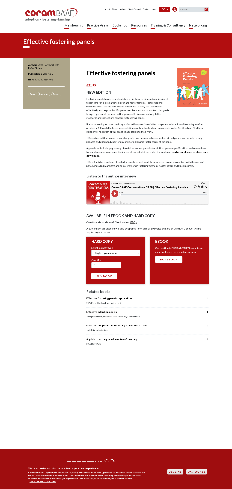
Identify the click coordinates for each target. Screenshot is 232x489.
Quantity (96, 260)
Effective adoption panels (101, 311)
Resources (139, 25)
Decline (175, 471)
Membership (73, 25)
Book (32, 94)
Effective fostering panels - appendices (109, 298)
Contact (146, 9)
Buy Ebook (168, 259)
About (107, 9)
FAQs (133, 222)
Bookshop (119, 25)
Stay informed (134, 9)
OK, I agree (197, 471)
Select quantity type (102, 247)
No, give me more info (43, 481)
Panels (56, 94)
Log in (164, 9)
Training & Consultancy (168, 25)
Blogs (114, 9)
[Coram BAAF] (51, 15)
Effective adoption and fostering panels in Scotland (116, 325)
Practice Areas (98, 25)
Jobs (154, 9)
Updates (122, 9)
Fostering (44, 94)
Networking (198, 25)
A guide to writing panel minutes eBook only (112, 339)
